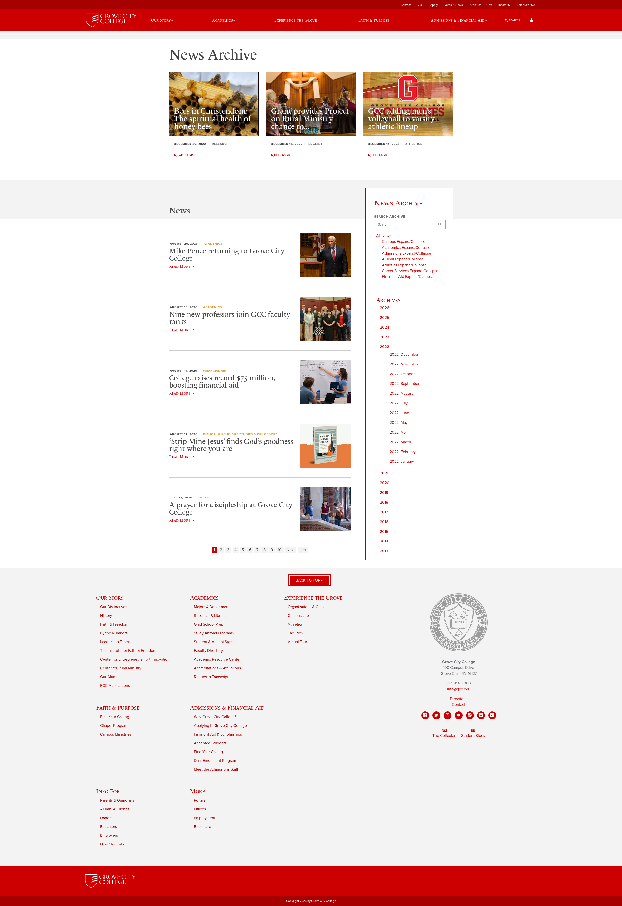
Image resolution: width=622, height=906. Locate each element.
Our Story (109, 597)
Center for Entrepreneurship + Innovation (135, 659)
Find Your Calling (114, 716)
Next (290, 549)
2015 (384, 531)
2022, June (399, 412)
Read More (179, 266)
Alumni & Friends (114, 809)
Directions (458, 698)
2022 (384, 346)
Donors (106, 818)
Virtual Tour (297, 642)
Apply (434, 5)
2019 (384, 492)
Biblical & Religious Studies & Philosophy (240, 434)
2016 (384, 521)
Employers (109, 835)
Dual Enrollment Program (215, 760)
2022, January (402, 461)
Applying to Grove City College (220, 725)
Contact (458, 704)
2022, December (404, 354)
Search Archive (389, 217)
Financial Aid (214, 370)
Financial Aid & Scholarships (218, 734)
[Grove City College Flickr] (481, 715)
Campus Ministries (115, 734)
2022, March (400, 442)
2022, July (399, 403)
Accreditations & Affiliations (217, 668)
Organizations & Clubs (306, 606)
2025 (384, 317)
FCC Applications (115, 685)
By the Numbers (113, 633)
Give (489, 5)
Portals (199, 800)
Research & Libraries (211, 615)
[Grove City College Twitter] (436, 715)
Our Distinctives (113, 606)
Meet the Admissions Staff (216, 769)
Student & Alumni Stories (215, 642)
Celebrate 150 (526, 5)
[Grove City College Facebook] (425, 715)
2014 (384, 541)
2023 (384, 337)
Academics (213, 243)
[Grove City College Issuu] (470, 715)
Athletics (475, 5)
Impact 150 (504, 5)
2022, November (404, 364)
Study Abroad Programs (214, 633)
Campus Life (298, 615)
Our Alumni (110, 677)
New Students (112, 844)
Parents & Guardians (117, 800)
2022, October (402, 374)
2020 (384, 482)
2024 (384, 327)
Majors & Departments (212, 606)
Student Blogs (473, 735)
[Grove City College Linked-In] (492, 715)
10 (280, 549)
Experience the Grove (313, 597)
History (106, 615)
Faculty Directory (208, 650)
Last (303, 549)
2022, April (399, 432)
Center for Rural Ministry (120, 668)
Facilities (295, 633)
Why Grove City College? (215, 716)
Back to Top (308, 580)
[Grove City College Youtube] (459, 715)
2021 (384, 473)
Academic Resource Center (217, 659)
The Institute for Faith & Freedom (128, 650)
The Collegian (444, 735)
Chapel (204, 497)
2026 (384, 307)
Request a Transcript (211, 677)
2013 (384, 551)
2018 (384, 502)
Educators (108, 826)
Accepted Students (210, 743)
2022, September (404, 383)
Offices (200, 809)
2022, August (401, 393)
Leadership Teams (115, 642)
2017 (384, 512)
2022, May (399, 422)
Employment (204, 818)
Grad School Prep (208, 624)
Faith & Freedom (114, 624)
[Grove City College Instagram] (447, 715)
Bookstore (202, 826)
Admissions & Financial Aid (227, 707)
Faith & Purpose (117, 707)
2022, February (403, 451)
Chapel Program (113, 725)
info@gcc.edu (458, 689)
